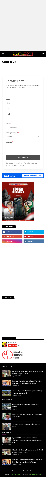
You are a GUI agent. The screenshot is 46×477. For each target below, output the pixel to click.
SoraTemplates (15, 474)
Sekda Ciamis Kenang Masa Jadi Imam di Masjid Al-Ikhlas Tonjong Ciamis (27, 372)
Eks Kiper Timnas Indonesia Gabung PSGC (26, 424)
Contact (25, 471)
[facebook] (12, 232)
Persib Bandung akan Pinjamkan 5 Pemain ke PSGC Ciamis (27, 415)
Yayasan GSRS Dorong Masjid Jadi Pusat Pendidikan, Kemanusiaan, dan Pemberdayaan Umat (27, 440)
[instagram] (12, 241)
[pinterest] (34, 236)
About (19, 471)
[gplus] (12, 236)
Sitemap (32, 471)
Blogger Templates (35, 474)
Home (13, 471)
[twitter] (34, 232)
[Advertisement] (23, 25)
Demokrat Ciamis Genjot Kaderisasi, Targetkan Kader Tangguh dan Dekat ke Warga (27, 382)
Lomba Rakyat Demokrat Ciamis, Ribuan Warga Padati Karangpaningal (27, 392)
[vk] (34, 241)
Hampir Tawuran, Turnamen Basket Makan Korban (26, 406)
